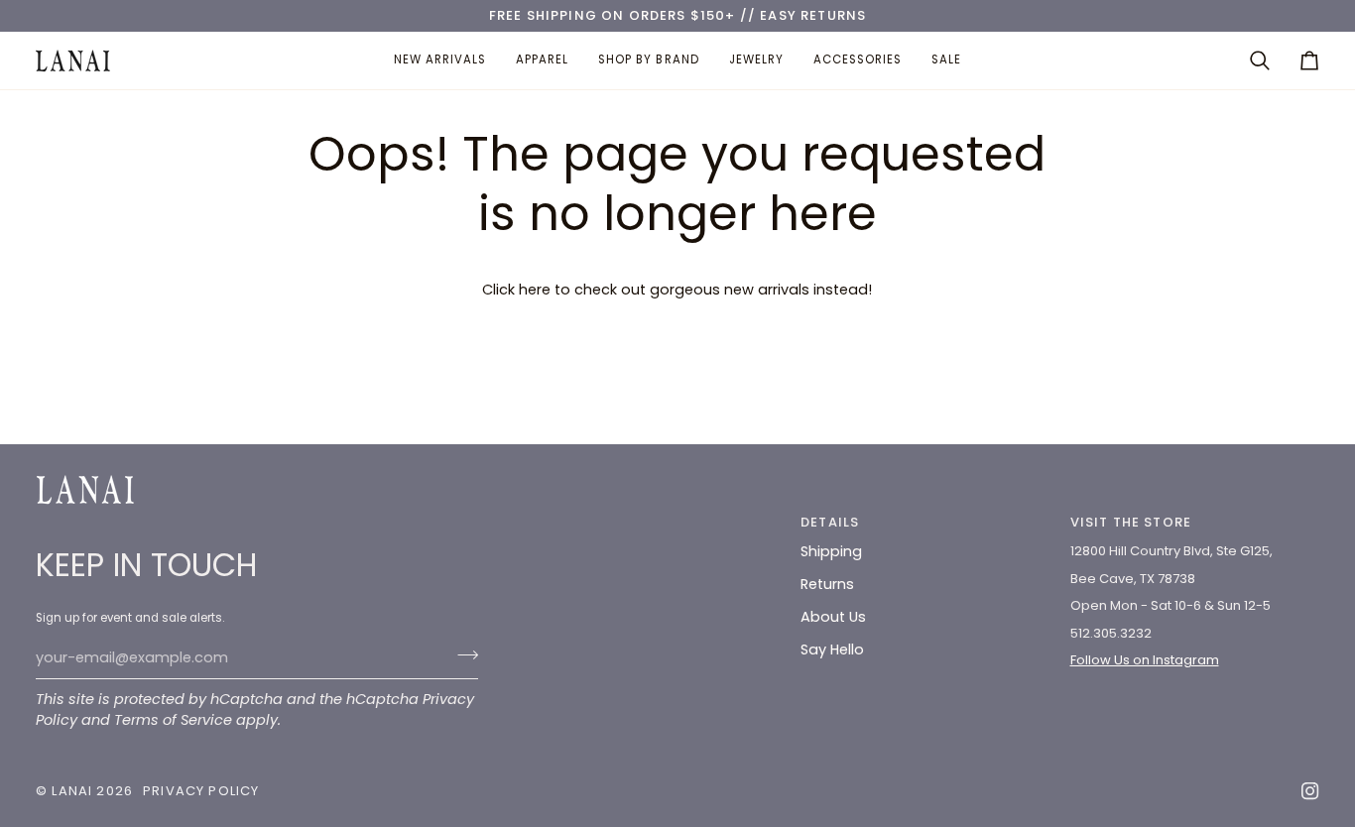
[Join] (461, 655)
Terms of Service (173, 720)
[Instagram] (1310, 791)
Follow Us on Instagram (1144, 659)
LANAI (74, 790)
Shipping (831, 551)
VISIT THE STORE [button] (1131, 522)
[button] (542, 60)
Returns (827, 584)
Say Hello (832, 649)
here (535, 289)
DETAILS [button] (830, 522)
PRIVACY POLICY (201, 790)
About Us (833, 617)
